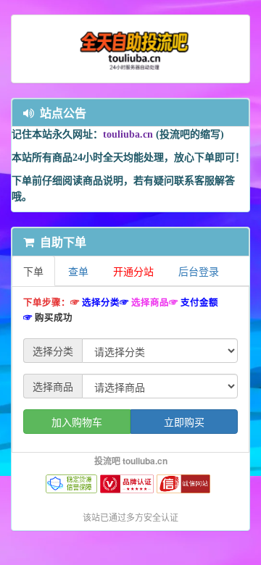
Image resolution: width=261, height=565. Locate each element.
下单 (33, 271)
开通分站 (133, 271)
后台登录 (198, 271)
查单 (78, 271)
